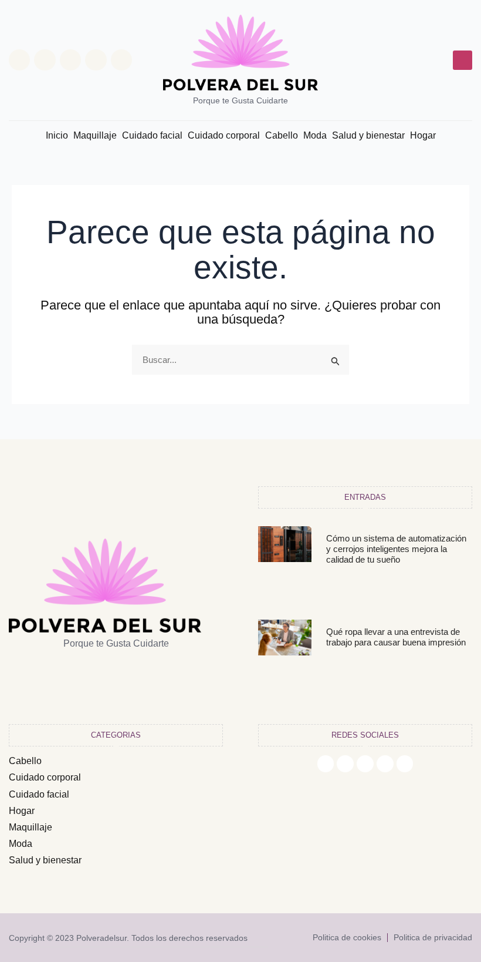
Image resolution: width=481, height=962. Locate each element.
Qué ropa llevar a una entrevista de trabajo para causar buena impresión (396, 637)
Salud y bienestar (368, 135)
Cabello (281, 135)
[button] (462, 60)
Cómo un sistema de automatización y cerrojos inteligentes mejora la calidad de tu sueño (396, 548)
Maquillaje (95, 135)
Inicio (57, 135)
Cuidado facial (152, 135)
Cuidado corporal (224, 135)
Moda (315, 135)
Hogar (423, 135)
